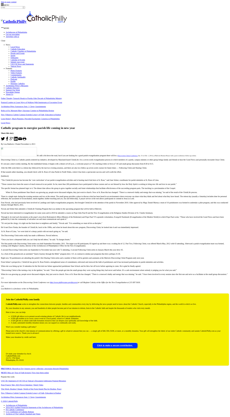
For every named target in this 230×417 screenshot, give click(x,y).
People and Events (18, 53)
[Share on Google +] (11, 140)
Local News (15, 47)
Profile (13, 81)
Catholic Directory (13, 88)
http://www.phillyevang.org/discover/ (64, 282)
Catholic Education (18, 49)
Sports (13, 56)
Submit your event (17, 62)
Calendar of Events (18, 60)
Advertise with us (12, 37)
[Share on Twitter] (3, 140)
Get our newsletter (13, 34)
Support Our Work (13, 90)
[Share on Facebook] (7, 140)
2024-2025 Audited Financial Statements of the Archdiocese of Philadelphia (34, 407)
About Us (9, 94)
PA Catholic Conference (15, 410)
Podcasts (14, 79)
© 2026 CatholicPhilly (9, 401)
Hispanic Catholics (18, 84)
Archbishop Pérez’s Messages (17, 86)
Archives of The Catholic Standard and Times (23, 414)
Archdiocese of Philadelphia (16, 32)
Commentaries (16, 75)
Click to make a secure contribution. (115, 345)
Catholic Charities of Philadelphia (23, 51)
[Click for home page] (34, 21)
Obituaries (14, 58)
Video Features (16, 73)
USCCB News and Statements (22, 64)
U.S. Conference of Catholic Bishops (20, 412)
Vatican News (16, 66)
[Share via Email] (20, 140)
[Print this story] (24, 140)
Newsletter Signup (13, 92)
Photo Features (16, 71)
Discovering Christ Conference (128, 156)
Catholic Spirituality (18, 77)
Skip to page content (8, 2)
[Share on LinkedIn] (16, 140)
